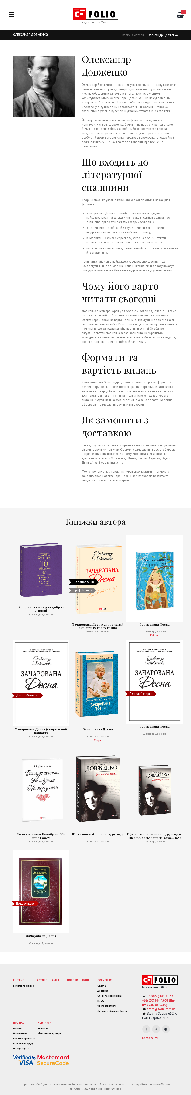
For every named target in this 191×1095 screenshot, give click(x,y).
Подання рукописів (24, 1038)
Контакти (44, 1022)
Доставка (102, 990)
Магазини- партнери (49, 1033)
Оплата (101, 985)
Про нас (18, 1022)
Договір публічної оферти (112, 1010)
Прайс (100, 1000)
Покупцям (104, 980)
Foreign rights (21, 1048)
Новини (72, 980)
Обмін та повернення (109, 995)
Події (86, 980)
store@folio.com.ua (161, 1009)
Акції (55, 980)
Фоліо (125, 35)
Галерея (17, 1028)
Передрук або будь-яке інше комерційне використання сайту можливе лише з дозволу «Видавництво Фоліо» (95, 1084)
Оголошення (20, 1033)
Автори (139, 35)
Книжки (18, 980)
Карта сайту (150, 1038)
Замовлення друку (23, 1043)
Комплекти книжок (23, 985)
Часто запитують (107, 1005)
